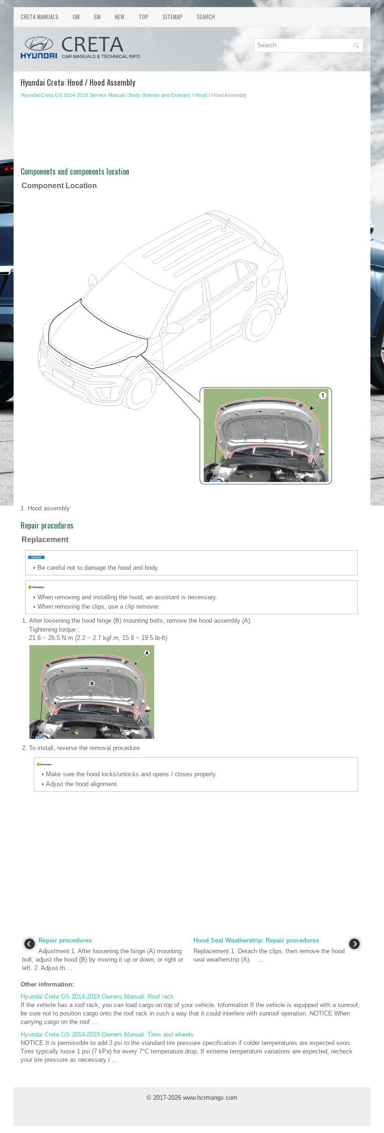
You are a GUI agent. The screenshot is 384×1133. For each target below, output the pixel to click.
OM (76, 17)
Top (143, 17)
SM (97, 17)
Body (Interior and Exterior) (160, 95)
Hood (201, 95)
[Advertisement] (192, 136)
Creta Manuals (40, 17)
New (120, 17)
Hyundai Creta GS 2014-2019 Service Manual (73, 95)
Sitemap (172, 17)
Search (206, 17)
